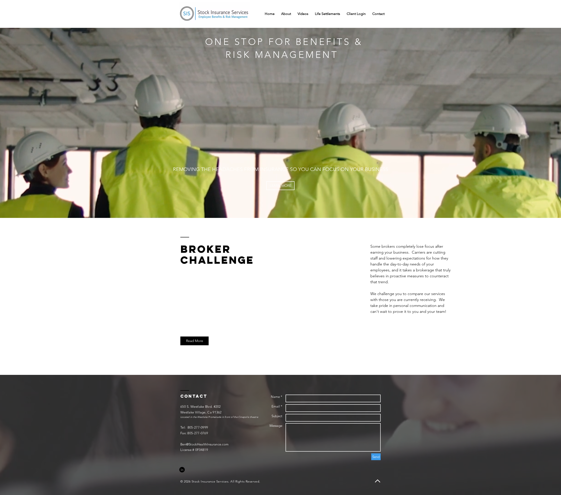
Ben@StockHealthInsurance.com (204, 444)
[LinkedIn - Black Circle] (182, 469)
